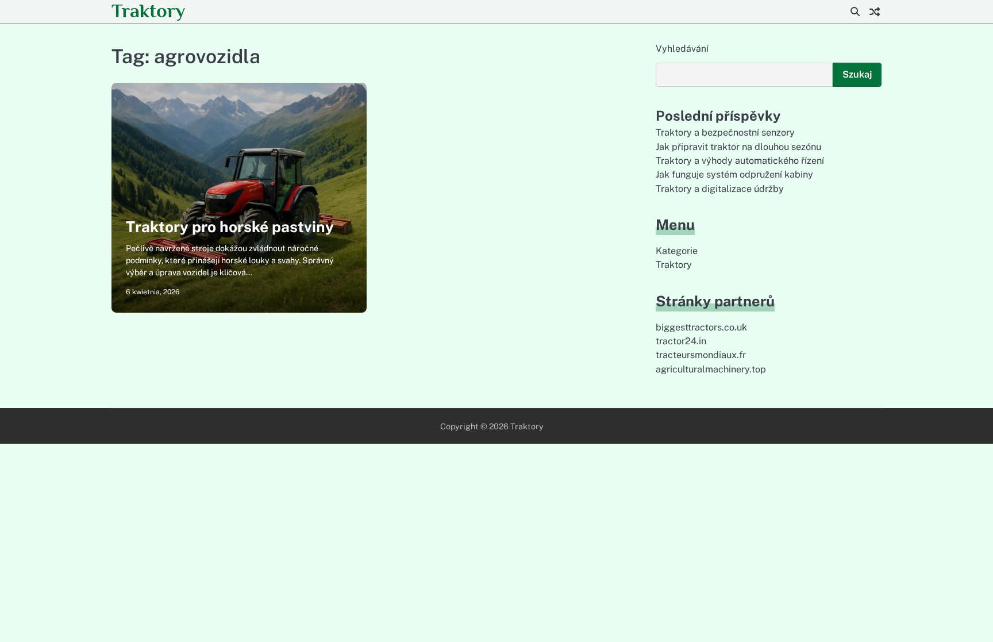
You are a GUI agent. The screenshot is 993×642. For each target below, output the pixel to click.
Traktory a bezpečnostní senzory (725, 132)
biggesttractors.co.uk (701, 327)
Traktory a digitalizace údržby (720, 188)
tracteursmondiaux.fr (701, 354)
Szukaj (857, 74)
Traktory (148, 10)
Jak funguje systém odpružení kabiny (734, 174)
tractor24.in (681, 341)
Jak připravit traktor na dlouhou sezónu (738, 146)
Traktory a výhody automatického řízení (740, 160)
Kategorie (677, 250)
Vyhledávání (682, 48)
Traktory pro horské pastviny (230, 227)
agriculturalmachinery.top (711, 369)
